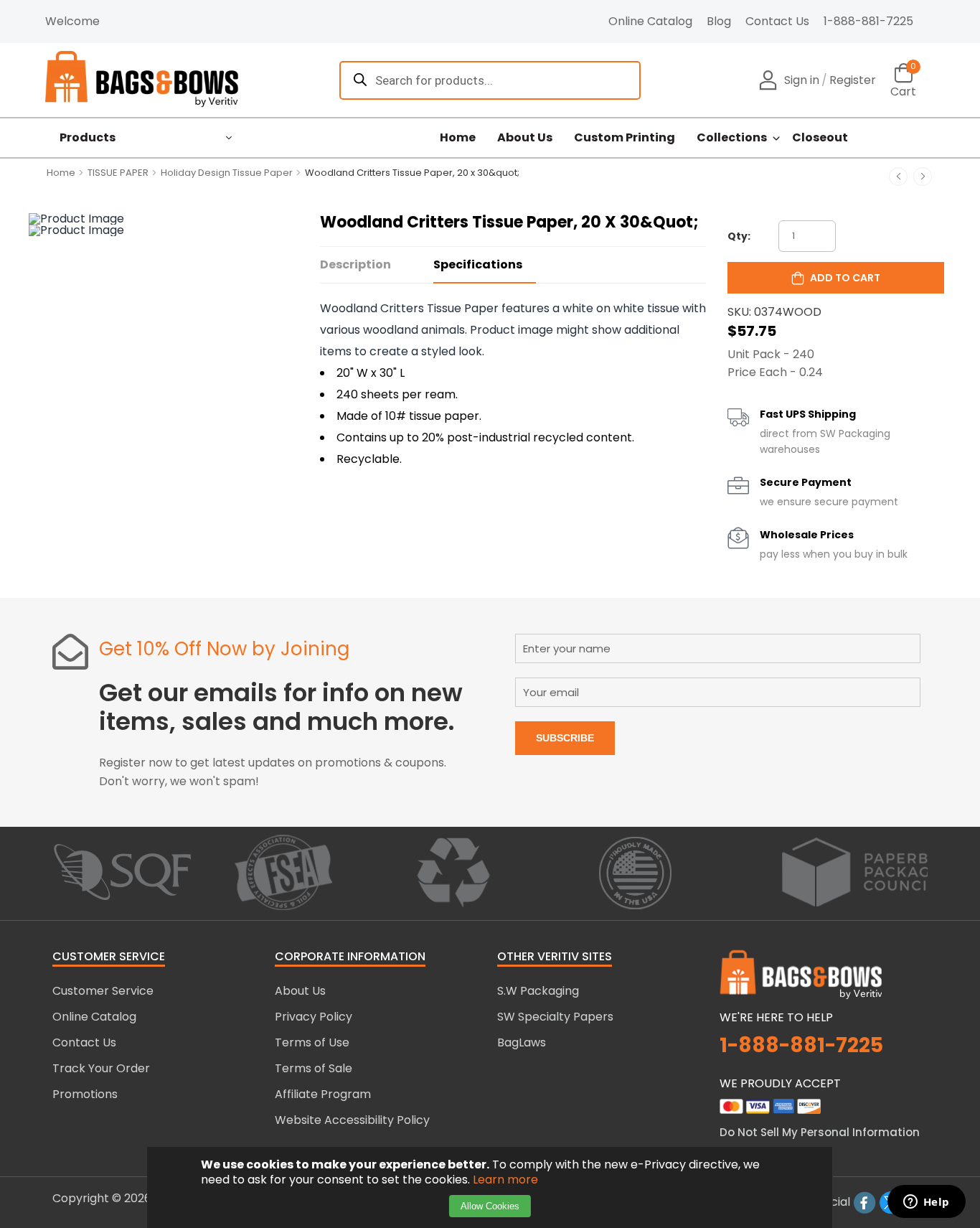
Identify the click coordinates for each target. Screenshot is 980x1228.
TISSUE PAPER (118, 172)
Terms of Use (312, 1042)
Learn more (505, 1179)
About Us (524, 137)
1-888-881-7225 (868, 21)
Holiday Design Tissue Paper (227, 172)
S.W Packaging (538, 991)
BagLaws (521, 1042)
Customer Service (103, 991)
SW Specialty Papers (555, 1016)
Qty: (738, 236)
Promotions (85, 1094)
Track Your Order (101, 1068)
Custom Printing (624, 137)
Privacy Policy (313, 1016)
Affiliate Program (323, 1094)
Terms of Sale (313, 1068)
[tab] (376, 265)
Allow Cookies (490, 1206)
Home (458, 137)
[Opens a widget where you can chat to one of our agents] (926, 1203)
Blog (719, 21)
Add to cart (845, 278)
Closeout (820, 137)
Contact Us (777, 21)
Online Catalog (650, 21)
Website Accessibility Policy (352, 1120)
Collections (732, 138)
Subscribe (565, 738)
